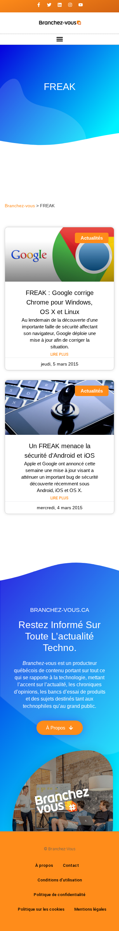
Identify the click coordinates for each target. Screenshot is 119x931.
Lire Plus (59, 354)
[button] (59, 39)
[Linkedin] (59, 4)
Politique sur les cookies (41, 909)
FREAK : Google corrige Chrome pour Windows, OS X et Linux (60, 302)
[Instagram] (70, 4)
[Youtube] (80, 4)
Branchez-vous (20, 205)
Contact (71, 865)
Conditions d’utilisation (59, 880)
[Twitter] (49, 4)
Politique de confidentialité (59, 894)
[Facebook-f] (38, 4)
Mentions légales (90, 909)
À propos (44, 865)
